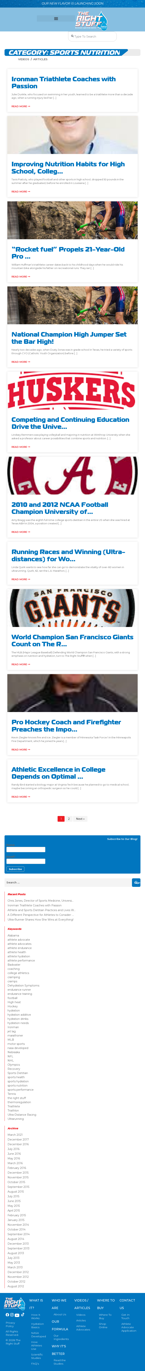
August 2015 (16, 1191)
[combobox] (92, 36)
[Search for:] (72, 882)
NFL (10, 1056)
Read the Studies (60, 1361)
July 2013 (13, 1258)
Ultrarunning (16, 1119)
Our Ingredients (61, 1337)
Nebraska (14, 1052)
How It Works (35, 1316)
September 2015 (18, 1187)
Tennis (12, 1094)
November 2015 (18, 1177)
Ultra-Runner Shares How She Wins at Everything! (40, 919)
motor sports (16, 1044)
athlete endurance (20, 948)
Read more (20, 106)
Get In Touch (125, 1316)
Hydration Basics (37, 1325)
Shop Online (103, 1325)
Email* (10, 856)
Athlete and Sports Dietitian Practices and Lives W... (42, 910)
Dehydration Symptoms (23, 985)
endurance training (20, 994)
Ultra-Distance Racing (22, 1114)
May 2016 (14, 1158)
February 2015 (17, 1215)
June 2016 (14, 1153)
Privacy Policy (10, 1324)
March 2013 (15, 1267)
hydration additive (19, 1014)
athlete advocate (19, 939)
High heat (14, 1002)
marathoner (15, 1035)
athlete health (17, 952)
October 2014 (16, 1229)
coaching (14, 969)
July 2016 (13, 1149)
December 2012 (18, 1272)
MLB (11, 1039)
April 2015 (14, 1210)
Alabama (13, 935)
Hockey (13, 1006)
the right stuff (17, 1098)
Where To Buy (105, 1316)
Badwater (14, 964)
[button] (56, 18)
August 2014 (16, 1239)
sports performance (21, 1089)
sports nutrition (18, 1085)
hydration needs (18, 1023)
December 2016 (18, 1144)
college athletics (18, 973)
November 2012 (18, 1277)
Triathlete (14, 1106)
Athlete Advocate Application (128, 1327)
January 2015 (16, 1220)
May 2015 (14, 1206)
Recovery (14, 1069)
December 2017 (18, 1139)
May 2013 (14, 1262)
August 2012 (16, 1286)
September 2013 (18, 1248)
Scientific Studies (37, 1356)
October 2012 (16, 1281)
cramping (14, 977)
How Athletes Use (36, 1345)
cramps (12, 981)
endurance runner (19, 989)
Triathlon (13, 1110)
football (12, 998)
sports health (16, 1077)
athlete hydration (19, 956)
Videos (23, 59)
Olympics (14, 1064)
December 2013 (18, 1243)
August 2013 (16, 1253)
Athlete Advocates (83, 1327)
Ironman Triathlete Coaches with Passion (35, 905)
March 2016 (15, 1163)
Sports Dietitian (18, 1073)
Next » (80, 819)
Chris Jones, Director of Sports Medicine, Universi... (40, 900)
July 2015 (13, 1196)
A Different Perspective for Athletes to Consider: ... (41, 915)
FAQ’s (35, 1363)
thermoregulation (19, 1102)
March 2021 (15, 1135)
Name (10, 845)
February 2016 (17, 1168)
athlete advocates (19, 944)
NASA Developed (38, 1334)
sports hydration (18, 1081)
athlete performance (21, 960)
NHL (11, 1060)
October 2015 (16, 1182)
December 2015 (18, 1172)
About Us (60, 1314)
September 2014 (19, 1234)
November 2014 (18, 1224)
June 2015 (14, 1201)
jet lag (12, 1031)
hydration (14, 1010)
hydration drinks (18, 1019)
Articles (40, 59)
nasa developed (18, 1048)
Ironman (13, 1027)
